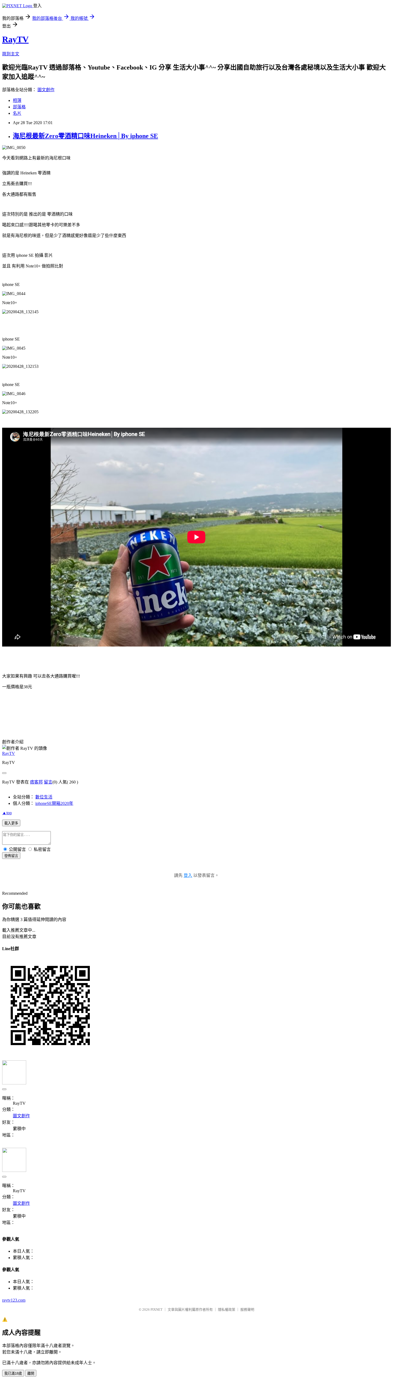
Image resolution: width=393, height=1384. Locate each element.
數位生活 (43, 797)
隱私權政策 (226, 1309)
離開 (30, 1373)
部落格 (19, 107)
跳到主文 (10, 54)
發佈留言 (11, 856)
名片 (17, 113)
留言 (48, 782)
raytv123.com (13, 1300)
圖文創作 (46, 89)
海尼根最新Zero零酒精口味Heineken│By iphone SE (85, 135)
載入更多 (11, 823)
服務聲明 (247, 1309)
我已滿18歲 (13, 1373)
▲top (7, 812)
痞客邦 (36, 782)
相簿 (17, 100)
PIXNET (157, 1309)
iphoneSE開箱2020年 (54, 803)
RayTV (15, 39)
